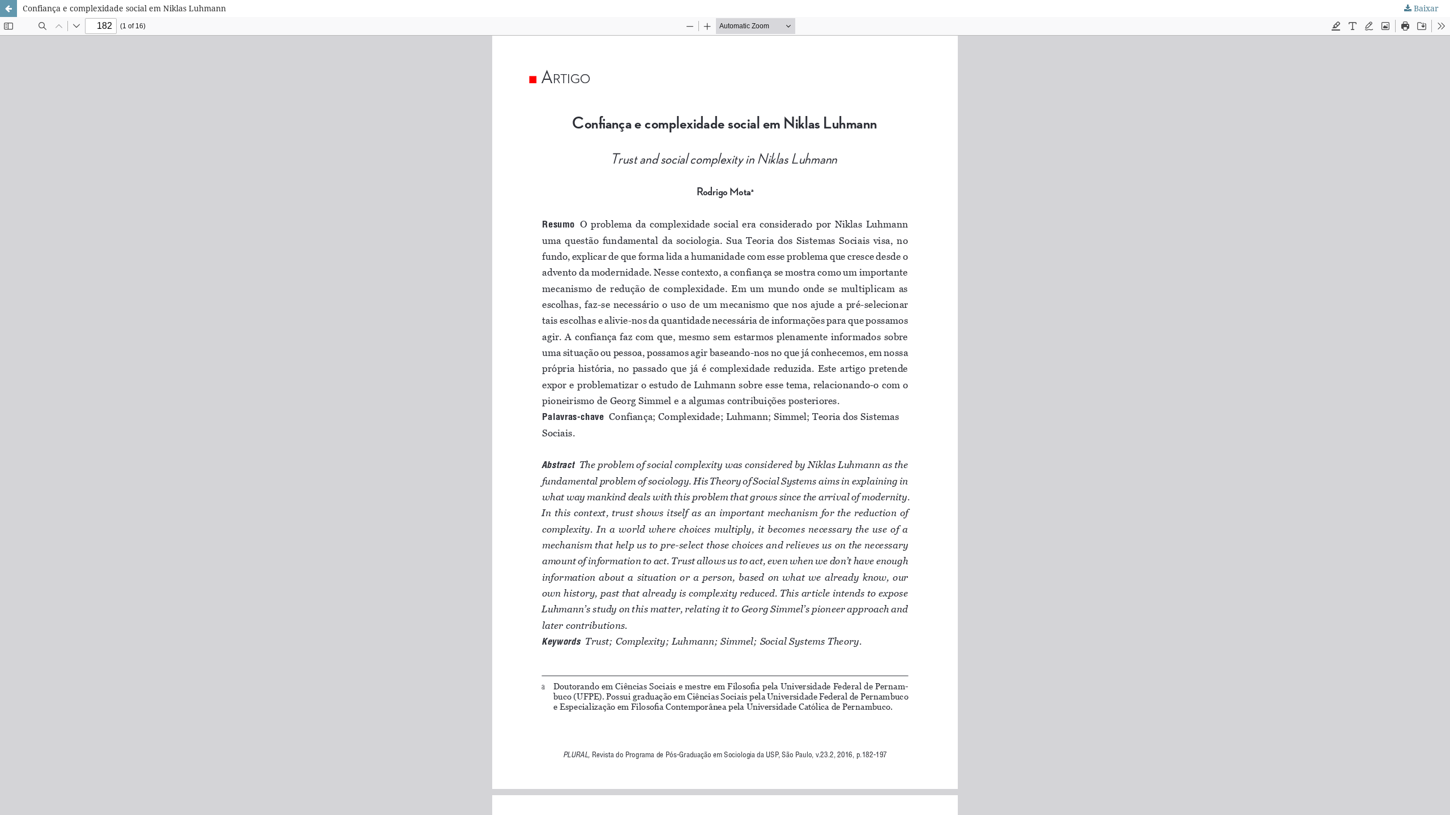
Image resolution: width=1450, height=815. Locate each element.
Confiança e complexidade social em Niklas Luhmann (124, 8)
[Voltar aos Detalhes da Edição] (8, 8)
